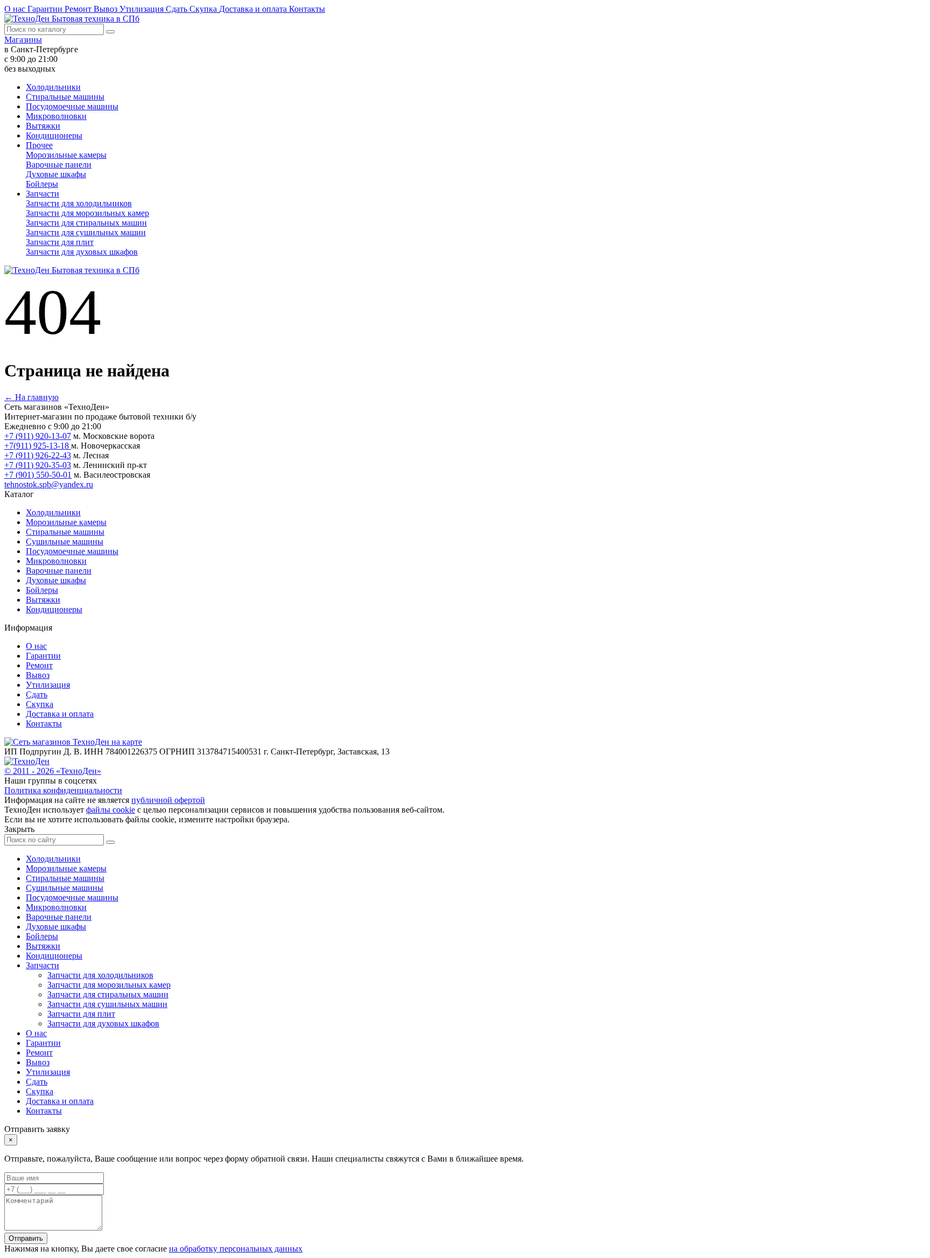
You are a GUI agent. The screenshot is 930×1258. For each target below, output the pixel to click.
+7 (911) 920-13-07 (37, 436)
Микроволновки (56, 116)
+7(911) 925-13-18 (37, 445)
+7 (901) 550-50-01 (38, 474)
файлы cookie (110, 809)
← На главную (31, 397)
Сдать (177, 8)
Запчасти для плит (60, 242)
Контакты (307, 8)
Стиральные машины (65, 96)
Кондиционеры (54, 135)
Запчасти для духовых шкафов (82, 251)
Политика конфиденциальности (63, 790)
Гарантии (46, 8)
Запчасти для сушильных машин (86, 232)
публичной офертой (168, 800)
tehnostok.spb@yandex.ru (48, 484)
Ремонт (79, 8)
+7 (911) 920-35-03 (37, 465)
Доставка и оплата (254, 8)
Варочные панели (58, 164)
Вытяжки (43, 125)
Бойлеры (42, 183)
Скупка (204, 8)
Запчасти (42, 193)
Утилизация (142, 8)
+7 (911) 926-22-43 (37, 455)
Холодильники (53, 87)
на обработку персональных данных (235, 1248)
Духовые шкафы (56, 174)
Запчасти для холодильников (79, 203)
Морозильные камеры (66, 154)
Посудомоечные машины (72, 106)
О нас (15, 8)
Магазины (23, 39)
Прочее (39, 145)
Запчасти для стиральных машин (86, 222)
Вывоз (106, 8)
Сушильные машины (64, 541)
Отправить (26, 1238)
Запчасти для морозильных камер (87, 213)
